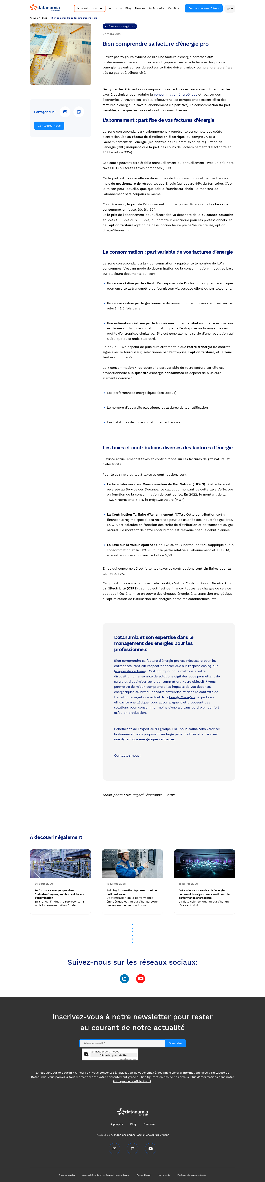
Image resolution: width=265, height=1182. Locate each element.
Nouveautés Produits (149, 8)
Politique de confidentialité (132, 1081)
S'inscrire (175, 1043)
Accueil (34, 18)
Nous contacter (67, 1175)
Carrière (173, 8)
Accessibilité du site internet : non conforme (105, 1175)
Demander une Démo (204, 8)
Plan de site (164, 1175)
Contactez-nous (49, 125)
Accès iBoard (144, 1175)
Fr (228, 8)
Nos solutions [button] (87, 8)
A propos (116, 1124)
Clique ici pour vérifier (113, 1055)
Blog (128, 8)
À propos (115, 8)
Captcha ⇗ (128, 1059)
